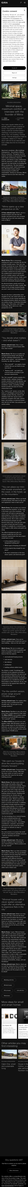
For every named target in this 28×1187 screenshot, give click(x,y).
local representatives (8, 1185)
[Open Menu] (24, 2)
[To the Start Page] (5, 2)
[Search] (21, 3)
